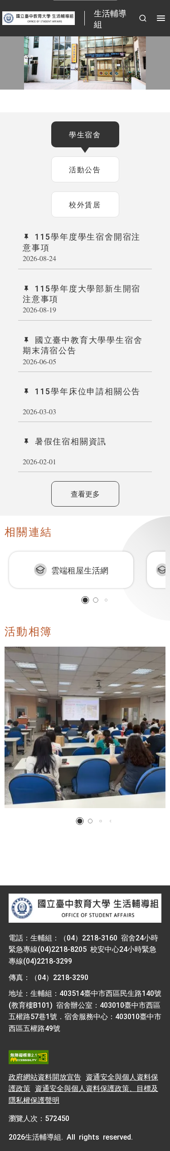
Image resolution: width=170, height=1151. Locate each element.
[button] (85, 600)
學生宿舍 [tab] (85, 134)
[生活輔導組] (85, 908)
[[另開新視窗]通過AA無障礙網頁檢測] (29, 1057)
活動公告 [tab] (85, 169)
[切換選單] (161, 18)
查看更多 (85, 493)
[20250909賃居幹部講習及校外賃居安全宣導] (85, 727)
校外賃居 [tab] (85, 204)
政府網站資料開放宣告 (45, 1076)
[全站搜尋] (143, 18)
